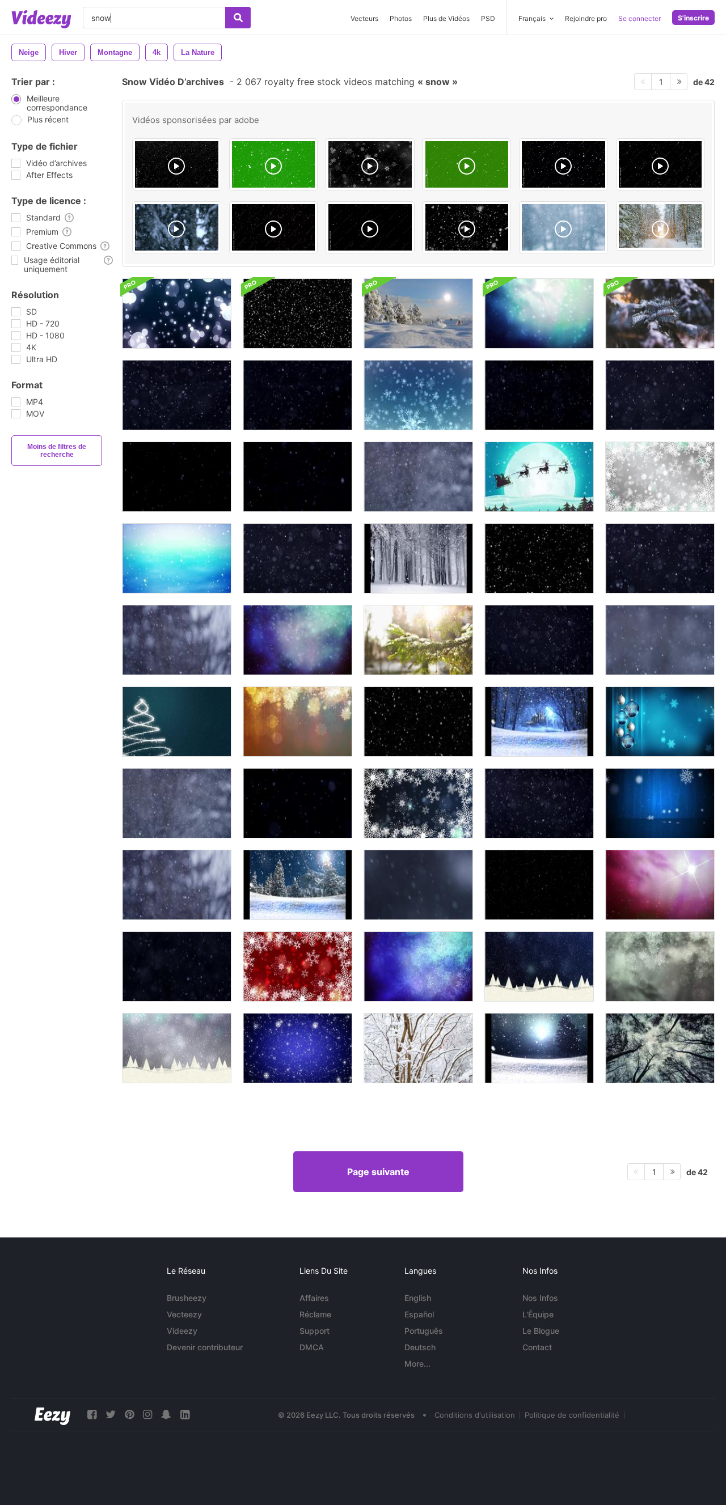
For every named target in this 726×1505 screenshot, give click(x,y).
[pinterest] (129, 1414)
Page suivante (378, 1171)
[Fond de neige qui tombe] (418, 721)
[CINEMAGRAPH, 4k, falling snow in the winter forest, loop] (660, 226)
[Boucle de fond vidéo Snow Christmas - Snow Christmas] (418, 558)
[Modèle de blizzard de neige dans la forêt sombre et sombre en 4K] (539, 803)
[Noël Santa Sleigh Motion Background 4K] (539, 477)
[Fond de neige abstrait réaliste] (297, 313)
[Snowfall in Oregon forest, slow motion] (176, 227)
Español (419, 1314)
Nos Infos (540, 1298)
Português (423, 1331)
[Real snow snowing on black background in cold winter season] (273, 227)
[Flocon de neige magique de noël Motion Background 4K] (297, 721)
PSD (488, 18)
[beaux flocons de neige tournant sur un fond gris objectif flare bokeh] (660, 477)
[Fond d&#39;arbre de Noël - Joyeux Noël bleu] (176, 721)
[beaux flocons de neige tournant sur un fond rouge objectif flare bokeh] (297, 966)
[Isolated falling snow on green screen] (273, 164)
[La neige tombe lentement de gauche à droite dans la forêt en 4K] (660, 640)
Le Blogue (540, 1331)
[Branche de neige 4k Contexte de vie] (660, 313)
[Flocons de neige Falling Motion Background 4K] (418, 395)
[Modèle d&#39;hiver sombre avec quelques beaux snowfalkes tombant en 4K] (297, 803)
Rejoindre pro (586, 18)
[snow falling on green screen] (467, 164)
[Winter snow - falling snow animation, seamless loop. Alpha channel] (563, 164)
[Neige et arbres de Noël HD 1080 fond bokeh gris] (176, 1048)
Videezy (182, 1331)
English (417, 1298)
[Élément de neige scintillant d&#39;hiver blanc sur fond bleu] (297, 1048)
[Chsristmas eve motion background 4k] (539, 313)
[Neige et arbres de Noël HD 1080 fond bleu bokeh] (539, 966)
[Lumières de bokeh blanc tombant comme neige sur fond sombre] (176, 313)
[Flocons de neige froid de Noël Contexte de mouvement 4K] (660, 966)
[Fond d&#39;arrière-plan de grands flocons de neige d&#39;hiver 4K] (418, 966)
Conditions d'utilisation (474, 1414)
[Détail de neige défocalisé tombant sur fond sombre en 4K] (418, 885)
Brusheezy (186, 1298)
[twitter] (110, 1414)
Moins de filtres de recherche (56, 451)
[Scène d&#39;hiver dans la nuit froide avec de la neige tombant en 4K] (176, 395)
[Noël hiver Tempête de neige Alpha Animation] (539, 558)
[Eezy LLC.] (52, 1414)
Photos (401, 18)
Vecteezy (184, 1314)
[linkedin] (184, 1414)
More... (417, 1363)
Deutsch (420, 1347)
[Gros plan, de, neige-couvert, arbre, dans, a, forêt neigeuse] (418, 1048)
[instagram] (147, 1414)
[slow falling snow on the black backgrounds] (660, 164)
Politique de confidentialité (572, 1414)
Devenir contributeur (205, 1347)
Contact (537, 1347)
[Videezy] (41, 19)
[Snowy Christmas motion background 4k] (176, 558)
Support (314, 1331)
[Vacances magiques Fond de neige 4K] (297, 640)
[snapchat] (166, 1414)
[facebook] (91, 1414)
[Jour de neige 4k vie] (418, 313)
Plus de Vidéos (446, 18)
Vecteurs (364, 18)
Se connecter (639, 18)
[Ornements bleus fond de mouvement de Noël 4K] (660, 721)
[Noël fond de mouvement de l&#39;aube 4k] (660, 885)
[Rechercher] (238, 17)
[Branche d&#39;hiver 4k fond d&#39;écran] (418, 640)
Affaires (314, 1298)
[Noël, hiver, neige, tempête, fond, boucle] (660, 803)
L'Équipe (538, 1314)
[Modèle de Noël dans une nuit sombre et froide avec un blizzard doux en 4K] (539, 640)
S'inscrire (693, 18)
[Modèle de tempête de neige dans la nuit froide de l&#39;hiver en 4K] (539, 395)
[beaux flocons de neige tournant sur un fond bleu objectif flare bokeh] (418, 803)
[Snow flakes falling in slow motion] (563, 227)
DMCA (311, 1347)
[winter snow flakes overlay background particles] (370, 164)
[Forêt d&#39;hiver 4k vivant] (660, 1048)
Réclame (315, 1314)
